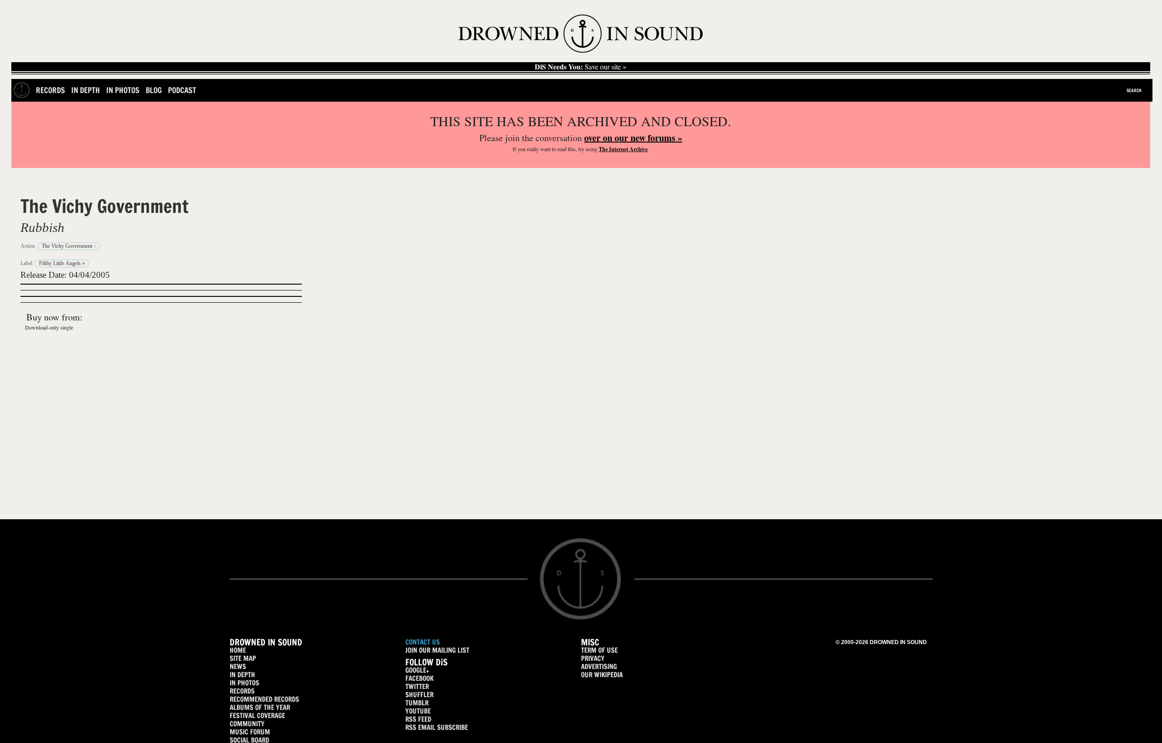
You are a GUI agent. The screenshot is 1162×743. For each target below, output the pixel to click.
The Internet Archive (623, 149)
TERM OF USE (599, 650)
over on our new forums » (633, 137)
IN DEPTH (242, 674)
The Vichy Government (104, 206)
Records (50, 90)
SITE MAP (243, 658)
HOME (238, 650)
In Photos (122, 90)
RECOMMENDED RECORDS (264, 699)
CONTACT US (422, 642)
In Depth (85, 90)
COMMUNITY (247, 723)
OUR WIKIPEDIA (602, 674)
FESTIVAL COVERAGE (257, 715)
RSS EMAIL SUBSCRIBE (436, 727)
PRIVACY (593, 658)
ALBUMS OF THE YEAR (260, 707)
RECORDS (242, 691)
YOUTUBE (418, 711)
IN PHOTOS (244, 683)
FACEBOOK (419, 678)
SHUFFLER (419, 694)
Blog (154, 90)
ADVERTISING (599, 666)
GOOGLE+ (417, 670)
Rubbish (42, 227)
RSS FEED (418, 719)
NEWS (238, 666)
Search (1134, 90)
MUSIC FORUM (250, 732)
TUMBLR (416, 703)
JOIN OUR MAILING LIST (437, 650)
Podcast (182, 90)
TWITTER (417, 686)
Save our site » (580, 66)
